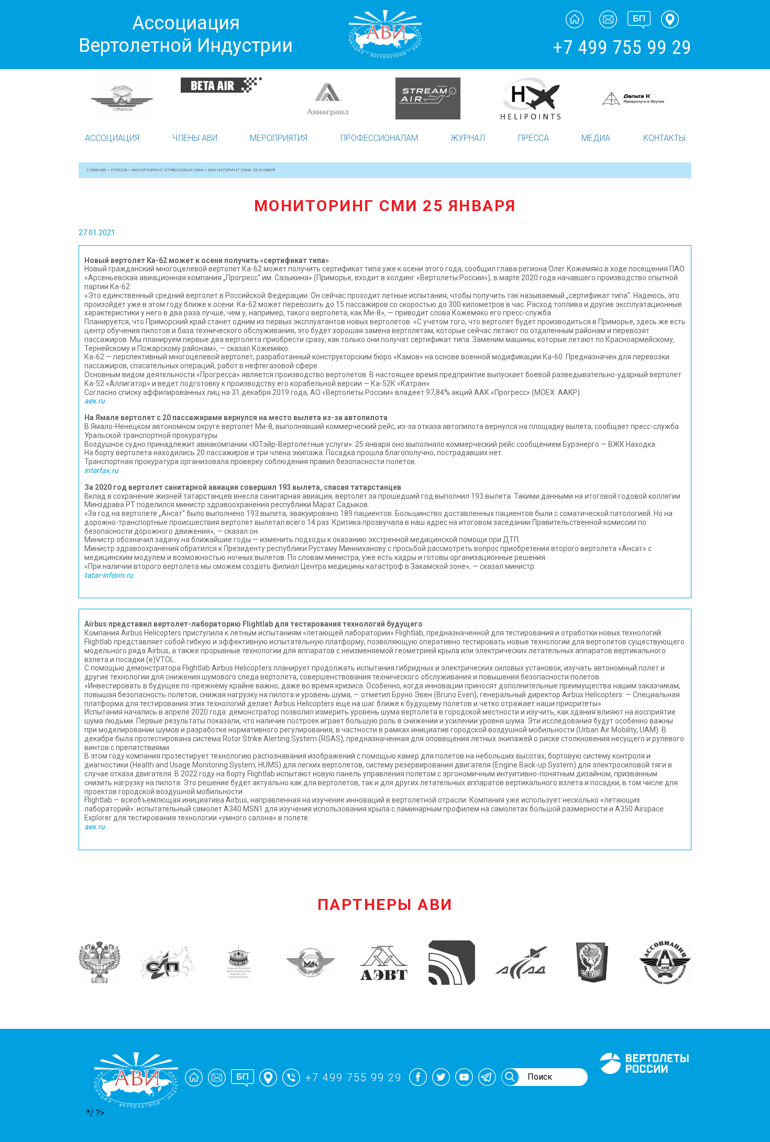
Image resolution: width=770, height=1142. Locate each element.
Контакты (664, 138)
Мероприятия (278, 138)
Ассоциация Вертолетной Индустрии (186, 34)
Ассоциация (112, 138)
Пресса (533, 138)
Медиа (595, 138)
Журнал (467, 138)
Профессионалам (379, 138)
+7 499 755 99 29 (622, 48)
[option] (130, 98)
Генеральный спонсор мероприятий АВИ (643, 1086)
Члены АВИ (194, 138)
